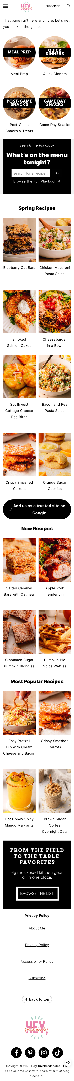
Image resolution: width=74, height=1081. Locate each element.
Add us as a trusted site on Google (39, 509)
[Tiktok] (57, 1052)
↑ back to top (37, 999)
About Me (37, 928)
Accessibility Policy (37, 961)
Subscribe (37, 978)
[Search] (57, 173)
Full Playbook (45, 181)
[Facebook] (16, 1052)
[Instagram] (44, 1052)
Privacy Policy (37, 916)
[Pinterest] (30, 1052)
